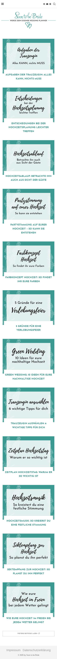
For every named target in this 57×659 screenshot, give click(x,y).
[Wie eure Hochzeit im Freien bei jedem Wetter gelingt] (28, 599)
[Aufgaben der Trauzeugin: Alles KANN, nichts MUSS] (28, 56)
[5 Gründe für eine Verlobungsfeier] (28, 307)
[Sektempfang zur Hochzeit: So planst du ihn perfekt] (28, 551)
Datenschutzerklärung (37, 650)
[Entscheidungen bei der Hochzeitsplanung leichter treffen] (28, 105)
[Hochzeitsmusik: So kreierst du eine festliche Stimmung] (28, 502)
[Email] (47, 4)
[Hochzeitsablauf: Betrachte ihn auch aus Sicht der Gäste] (28, 157)
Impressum (13, 650)
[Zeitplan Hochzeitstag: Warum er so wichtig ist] (28, 453)
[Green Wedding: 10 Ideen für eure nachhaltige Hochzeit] (28, 356)
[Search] (54, 4)
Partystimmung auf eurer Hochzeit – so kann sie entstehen (28, 229)
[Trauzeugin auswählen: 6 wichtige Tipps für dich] (28, 405)
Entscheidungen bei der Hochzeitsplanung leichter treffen (28, 127)
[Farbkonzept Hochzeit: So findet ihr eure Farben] (28, 258)
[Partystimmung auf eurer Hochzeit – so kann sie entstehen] (28, 206)
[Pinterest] (44, 4)
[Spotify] (50, 4)
